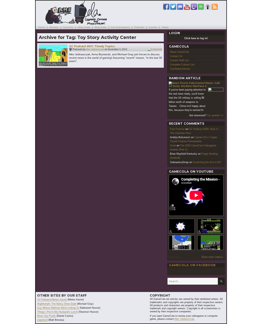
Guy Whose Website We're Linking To (58, 307)
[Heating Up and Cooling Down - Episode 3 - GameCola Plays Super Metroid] (210, 226)
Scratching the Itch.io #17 (207, 162)
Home (41, 27)
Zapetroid (42, 319)
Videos (164, 27)
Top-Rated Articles (180, 68)
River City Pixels (46, 315)
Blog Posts (100, 27)
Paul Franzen (177, 129)
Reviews (53, 27)
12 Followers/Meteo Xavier (52, 299)
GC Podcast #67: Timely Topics (92, 46)
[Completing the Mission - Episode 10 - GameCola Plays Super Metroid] (182, 226)
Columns (68, 27)
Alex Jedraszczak (95, 49)
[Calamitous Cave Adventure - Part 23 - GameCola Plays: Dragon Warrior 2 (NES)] (182, 242)
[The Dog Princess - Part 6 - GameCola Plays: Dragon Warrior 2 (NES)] (210, 242)
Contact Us (176, 56)
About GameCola (179, 51)
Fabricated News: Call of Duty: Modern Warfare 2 (194, 84)
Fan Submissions (120, 27)
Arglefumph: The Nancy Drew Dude (56, 303)
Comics (153, 27)
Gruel (173, 145)
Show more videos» (212, 257)
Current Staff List (179, 60)
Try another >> (215, 115)
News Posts (84, 27)
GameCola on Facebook (192, 265)
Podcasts (139, 27)
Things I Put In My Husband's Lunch (57, 311)
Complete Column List (182, 64)
